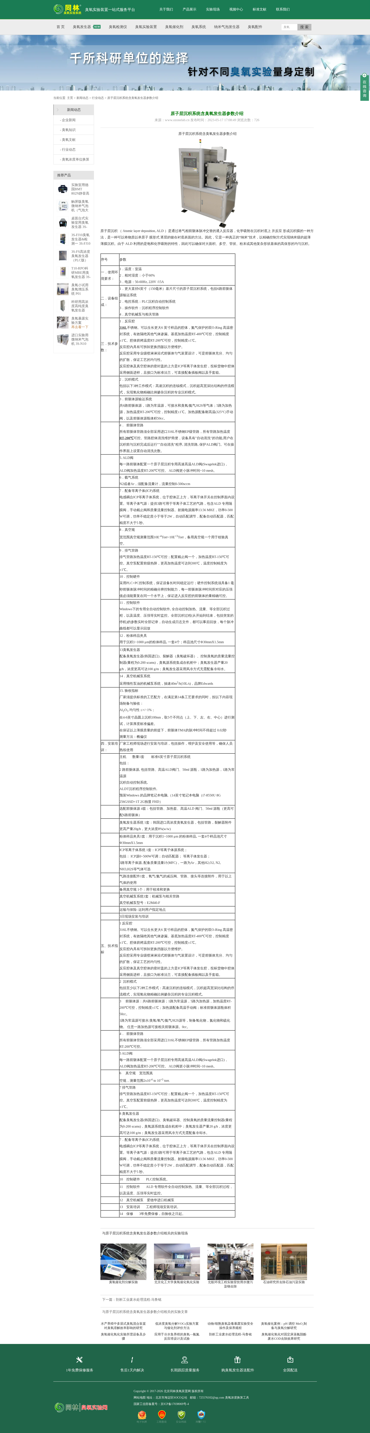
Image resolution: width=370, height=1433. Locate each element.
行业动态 (98, 98)
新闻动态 (82, 98)
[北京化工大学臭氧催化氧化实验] (179, 1262)
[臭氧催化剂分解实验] (125, 1262)
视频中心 (236, 9)
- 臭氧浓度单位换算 (74, 159)
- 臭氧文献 (68, 139)
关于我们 (166, 9)
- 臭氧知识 (68, 130)
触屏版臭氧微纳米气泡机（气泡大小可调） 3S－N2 (80, 210)
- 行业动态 (68, 149)
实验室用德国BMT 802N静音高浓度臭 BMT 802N (80, 193)
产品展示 (189, 9)
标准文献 (259, 9)
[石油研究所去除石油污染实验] (286, 1262)
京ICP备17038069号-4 (175, 1404)
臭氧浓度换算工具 (237, 1397)
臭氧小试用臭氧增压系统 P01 (79, 289)
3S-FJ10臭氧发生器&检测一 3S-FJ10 (80, 239)
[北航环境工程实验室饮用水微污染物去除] (232, 1262)
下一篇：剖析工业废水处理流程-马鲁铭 (131, 1299)
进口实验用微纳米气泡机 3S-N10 (79, 339)
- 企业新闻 (68, 120)
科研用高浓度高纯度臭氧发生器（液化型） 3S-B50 (79, 310)
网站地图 (140, 1397)
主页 (70, 98)
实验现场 (213, 9)
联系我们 (283, 9)
